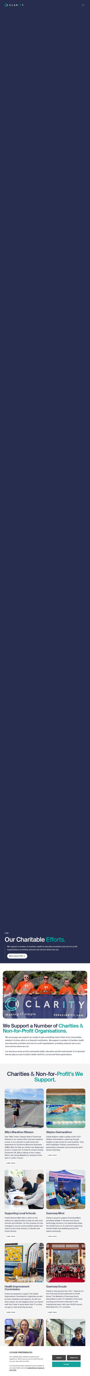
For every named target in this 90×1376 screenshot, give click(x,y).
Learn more (10, 1163)
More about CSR (16, 956)
